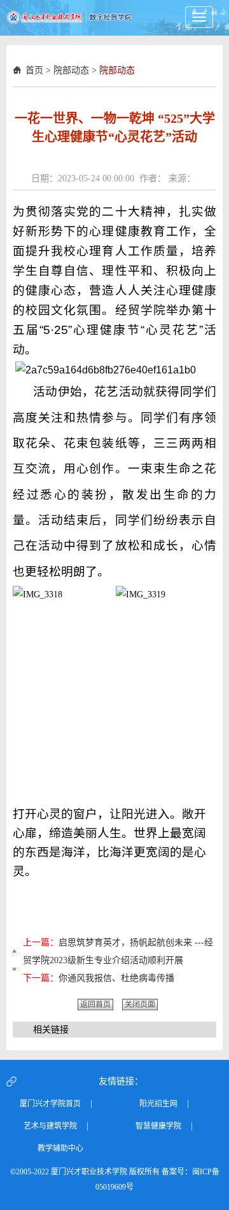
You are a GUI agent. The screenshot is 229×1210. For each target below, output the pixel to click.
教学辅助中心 (60, 1148)
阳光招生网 (158, 1103)
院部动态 (71, 70)
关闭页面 (140, 1004)
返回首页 (95, 1004)
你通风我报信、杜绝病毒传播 (116, 978)
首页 (34, 70)
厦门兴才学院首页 (50, 1103)
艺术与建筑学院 (50, 1126)
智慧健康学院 (158, 1126)
